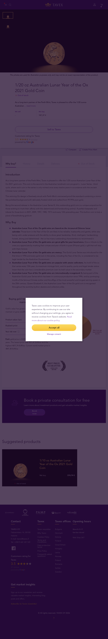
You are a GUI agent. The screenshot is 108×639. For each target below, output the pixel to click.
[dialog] (54, 319)
